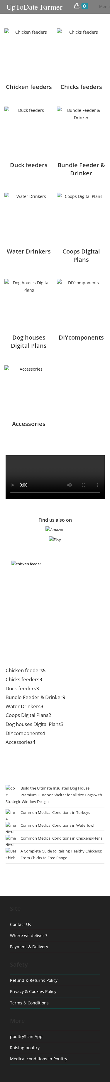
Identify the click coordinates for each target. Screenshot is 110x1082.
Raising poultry (25, 1047)
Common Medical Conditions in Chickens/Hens (61, 838)
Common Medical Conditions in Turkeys (55, 812)
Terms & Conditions (29, 1003)
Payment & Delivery (29, 946)
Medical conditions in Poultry (38, 1059)
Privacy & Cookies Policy (33, 991)
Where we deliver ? (28, 935)
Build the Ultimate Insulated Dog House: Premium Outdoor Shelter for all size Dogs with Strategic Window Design (54, 794)
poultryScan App (26, 1036)
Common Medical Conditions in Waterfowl (57, 825)
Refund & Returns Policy (33, 980)
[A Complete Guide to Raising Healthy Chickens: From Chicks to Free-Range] (11, 853)
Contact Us (20, 924)
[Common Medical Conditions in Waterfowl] (11, 827)
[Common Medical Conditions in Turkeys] (11, 814)
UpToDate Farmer (34, 7)
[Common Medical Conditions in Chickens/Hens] (11, 840)
